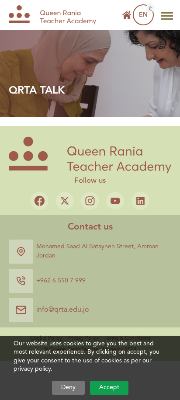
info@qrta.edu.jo (62, 309)
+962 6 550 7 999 (61, 281)
